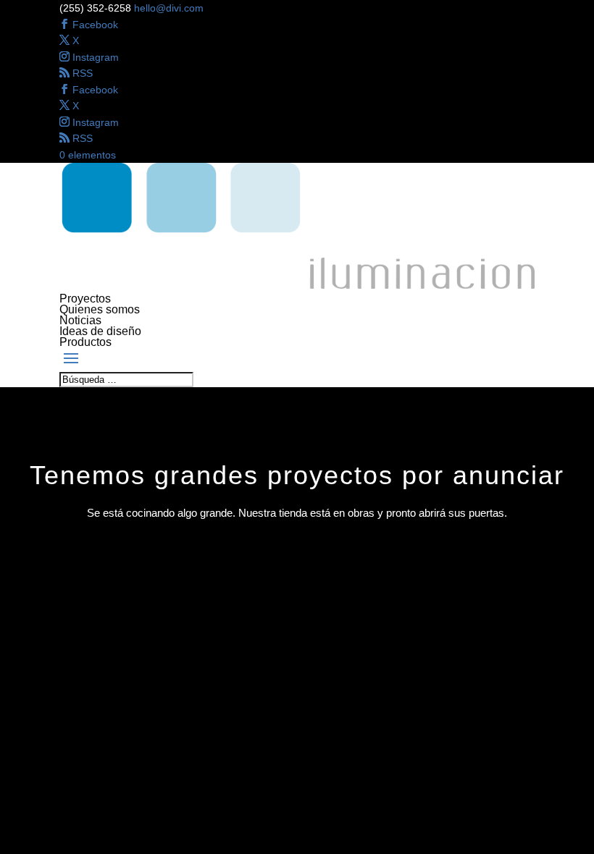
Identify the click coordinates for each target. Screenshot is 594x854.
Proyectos (85, 298)
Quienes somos (99, 309)
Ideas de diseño (100, 331)
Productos (85, 342)
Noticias (80, 320)
